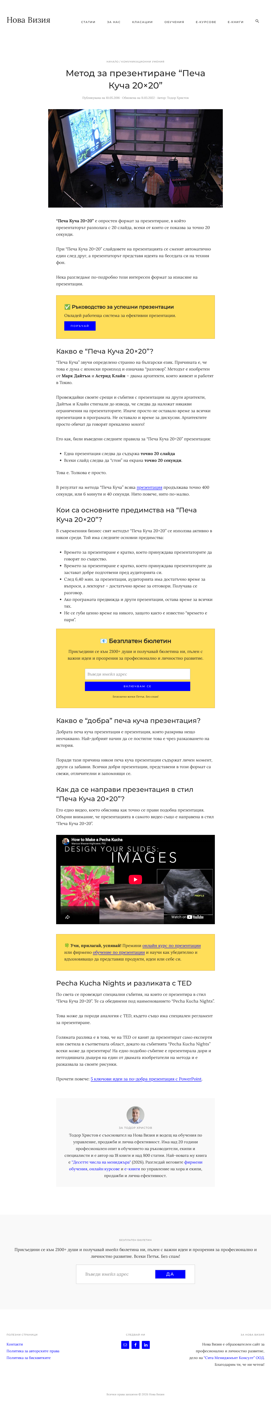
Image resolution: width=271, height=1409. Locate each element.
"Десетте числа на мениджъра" (101, 1162)
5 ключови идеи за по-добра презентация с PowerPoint (146, 1079)
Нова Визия (28, 20)
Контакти (15, 1344)
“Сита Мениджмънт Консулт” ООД (234, 1357)
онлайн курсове (104, 1168)
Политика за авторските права (33, 1351)
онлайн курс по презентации (171, 945)
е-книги (132, 1168)
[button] (257, 21)
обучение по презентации (119, 952)
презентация (149, 487)
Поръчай (80, 325)
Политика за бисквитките (29, 1357)
